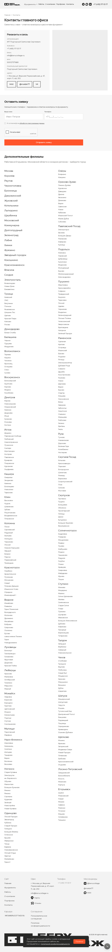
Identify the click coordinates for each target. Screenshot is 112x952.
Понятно (79, 941)
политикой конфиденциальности (55, 944)
